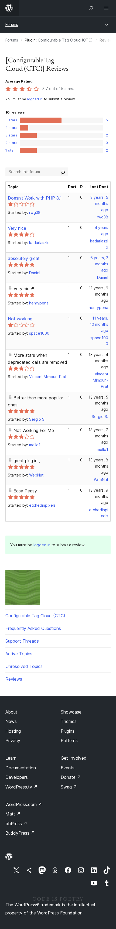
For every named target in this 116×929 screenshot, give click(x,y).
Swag (69, 787)
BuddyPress (20, 833)
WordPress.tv (21, 787)
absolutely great (24, 258)
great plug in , (26, 460)
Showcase (71, 712)
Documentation (20, 767)
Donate (71, 777)
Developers (16, 777)
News (11, 721)
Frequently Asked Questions (33, 628)
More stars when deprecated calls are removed (37, 358)
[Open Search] (91, 8)
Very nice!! (23, 288)
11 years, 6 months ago (98, 294)
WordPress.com (23, 804)
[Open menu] (107, 8)
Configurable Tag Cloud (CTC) (65, 40)
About (11, 712)
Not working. (20, 318)
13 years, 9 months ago (98, 496)
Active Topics (18, 653)
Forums (11, 24)
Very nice (17, 228)
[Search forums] (63, 171)
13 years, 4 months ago (98, 360)
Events (67, 767)
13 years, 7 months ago (98, 435)
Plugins (67, 731)
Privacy (12, 740)
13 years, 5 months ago (98, 403)
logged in (35, 99)
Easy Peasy (25, 490)
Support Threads (22, 641)
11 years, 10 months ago (99, 324)
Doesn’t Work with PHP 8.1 (35, 198)
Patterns (69, 740)
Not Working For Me (33, 430)
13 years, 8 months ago (98, 466)
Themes (69, 721)
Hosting (13, 731)
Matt (13, 814)
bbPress (16, 823)
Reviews (13, 679)
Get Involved (74, 758)
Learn (10, 758)
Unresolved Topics (24, 666)
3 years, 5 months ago (99, 203)
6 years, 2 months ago (99, 263)
